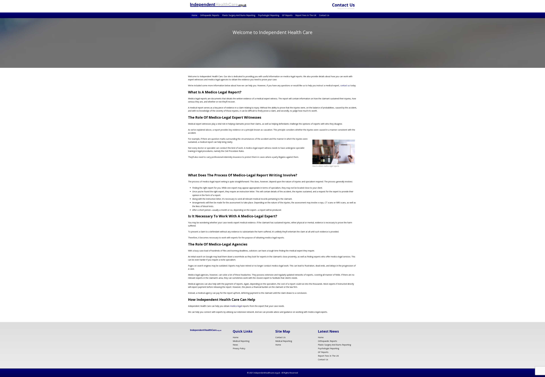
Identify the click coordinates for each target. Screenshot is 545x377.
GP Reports (287, 15)
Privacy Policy (239, 348)
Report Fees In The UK (305, 15)
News (235, 344)
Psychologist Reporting (268, 15)
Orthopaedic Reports (209, 15)
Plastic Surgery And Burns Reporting (238, 15)
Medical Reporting (241, 341)
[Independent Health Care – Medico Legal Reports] (218, 6)
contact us (345, 85)
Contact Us (343, 5)
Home (194, 15)
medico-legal (236, 306)
